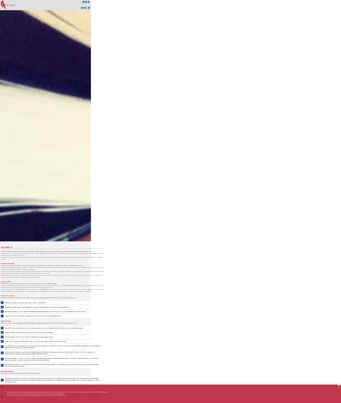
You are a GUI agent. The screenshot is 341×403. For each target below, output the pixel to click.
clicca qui (60, 394)
